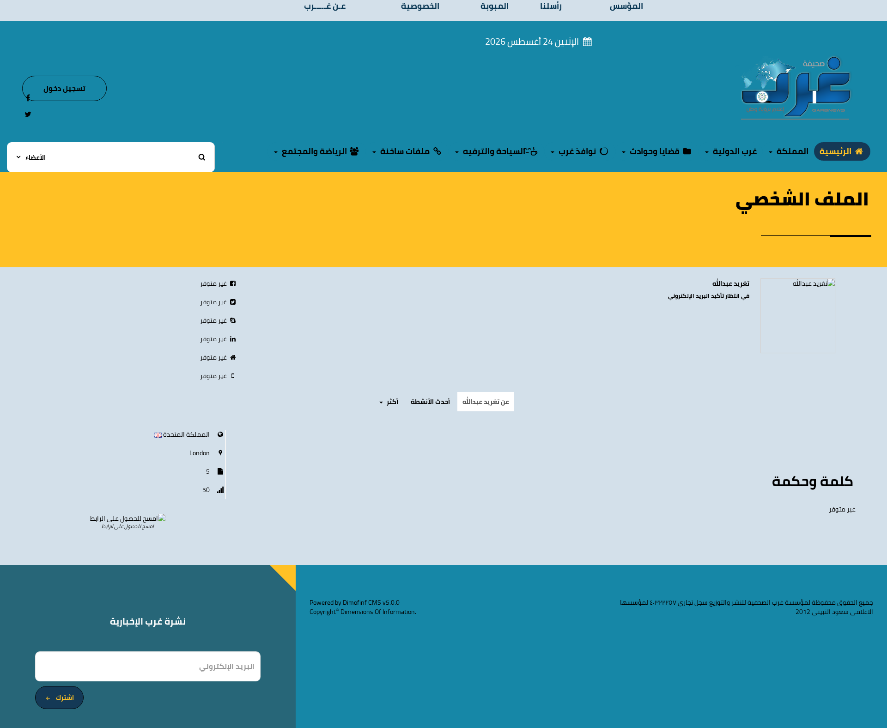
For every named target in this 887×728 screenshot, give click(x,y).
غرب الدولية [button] (734, 151)
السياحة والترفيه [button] (494, 151)
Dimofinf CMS (362, 602)
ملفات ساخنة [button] (404, 151)
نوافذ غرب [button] (577, 151)
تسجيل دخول (64, 88)
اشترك (65, 698)
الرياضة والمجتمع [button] (314, 151)
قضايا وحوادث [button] (654, 151)
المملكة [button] (791, 151)
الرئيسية (836, 151)
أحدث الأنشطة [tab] (430, 402)
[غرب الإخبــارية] (795, 87)
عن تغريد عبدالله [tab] (485, 402)
